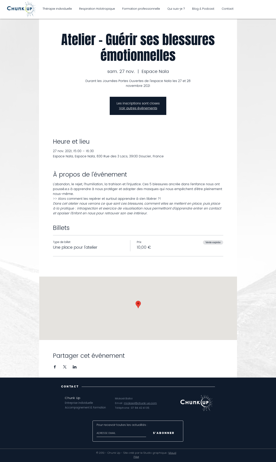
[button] (203, 9)
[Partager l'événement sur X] (65, 366)
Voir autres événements (138, 108)
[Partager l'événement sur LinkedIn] (75, 366)
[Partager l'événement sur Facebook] (55, 366)
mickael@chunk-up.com (140, 403)
